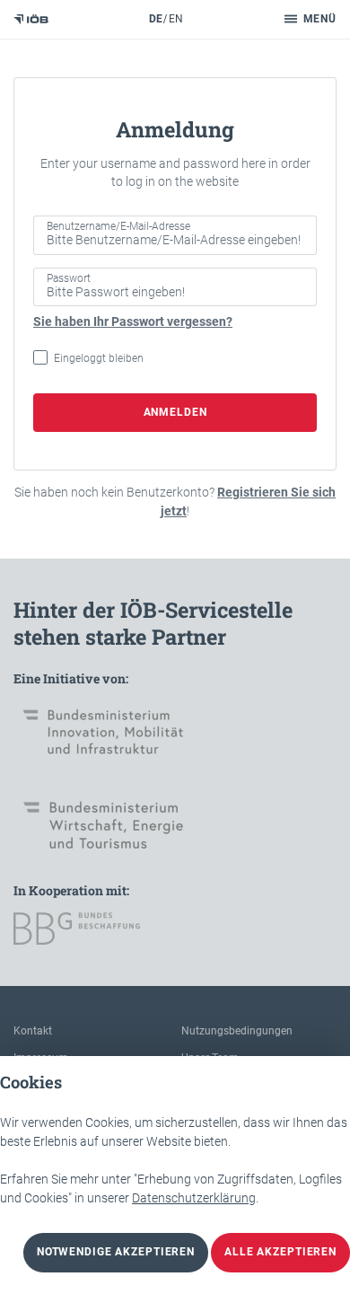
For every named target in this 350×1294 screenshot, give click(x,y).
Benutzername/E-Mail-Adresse (118, 226)
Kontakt (32, 1031)
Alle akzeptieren (280, 1252)
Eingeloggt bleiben (99, 358)
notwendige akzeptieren (116, 1252)
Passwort (69, 278)
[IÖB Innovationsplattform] (30, 19)
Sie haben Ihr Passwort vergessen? (132, 321)
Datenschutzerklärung (194, 1198)
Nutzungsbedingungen (237, 1031)
